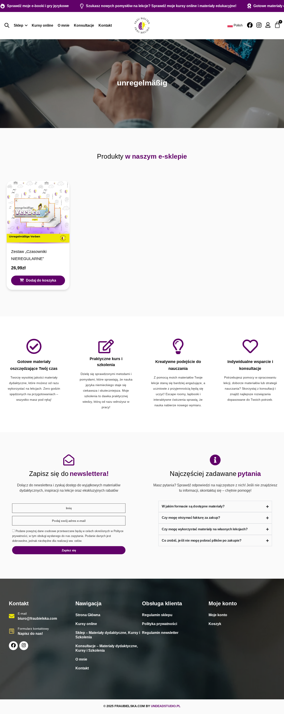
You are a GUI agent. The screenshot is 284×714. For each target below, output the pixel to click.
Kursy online (86, 624)
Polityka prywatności (159, 624)
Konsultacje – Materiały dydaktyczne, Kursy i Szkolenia (106, 648)
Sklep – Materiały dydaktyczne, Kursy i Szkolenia (107, 635)
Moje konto (218, 615)
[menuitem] (21, 25)
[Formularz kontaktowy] (11, 631)
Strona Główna (87, 615)
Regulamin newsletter (160, 633)
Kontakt (82, 668)
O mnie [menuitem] (63, 25)
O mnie (81, 659)
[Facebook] (250, 25)
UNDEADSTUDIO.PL (166, 706)
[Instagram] (259, 25)
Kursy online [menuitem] (42, 25)
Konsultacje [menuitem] (84, 25)
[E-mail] (11, 616)
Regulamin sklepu (157, 615)
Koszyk (215, 624)
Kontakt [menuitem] (105, 25)
